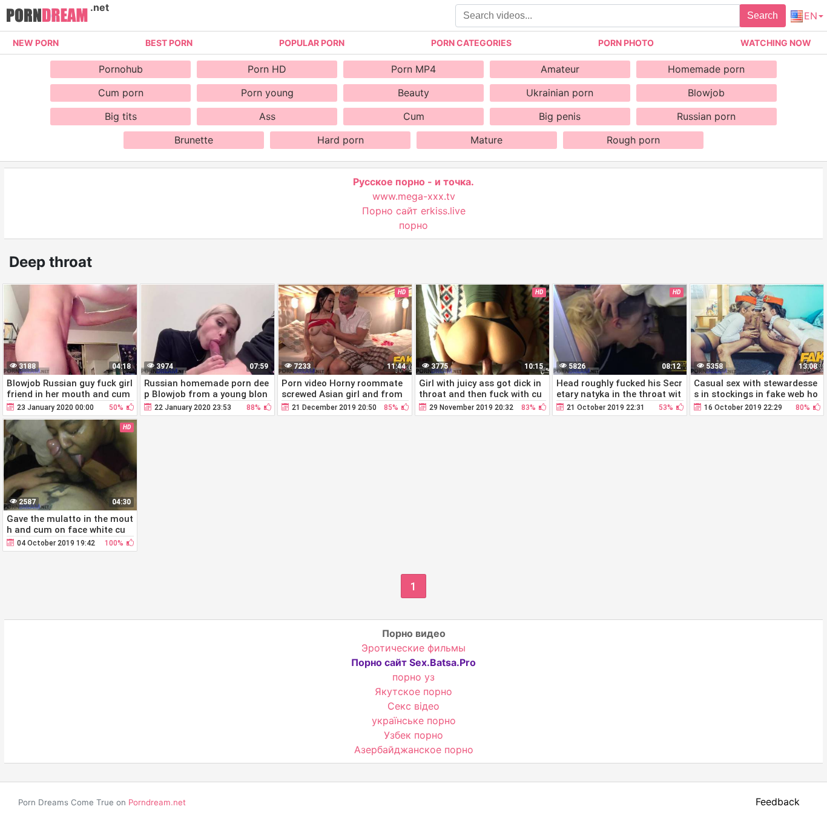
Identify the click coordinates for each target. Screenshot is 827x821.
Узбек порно (413, 735)
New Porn (36, 43)
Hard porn (340, 140)
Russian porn (706, 116)
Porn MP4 (413, 69)
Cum (413, 116)
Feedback (778, 802)
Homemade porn (706, 69)
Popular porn (311, 43)
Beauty (413, 93)
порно (413, 225)
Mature (486, 140)
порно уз (413, 677)
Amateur (560, 69)
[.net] (47, 17)
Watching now (775, 43)
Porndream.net (157, 802)
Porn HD (267, 69)
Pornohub (121, 69)
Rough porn (633, 140)
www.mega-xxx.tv (413, 196)
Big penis (560, 116)
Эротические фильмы (413, 648)
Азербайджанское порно (413, 750)
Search (762, 15)
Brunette (193, 140)
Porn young (267, 93)
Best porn (169, 43)
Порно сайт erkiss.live (414, 211)
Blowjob (706, 93)
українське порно (414, 720)
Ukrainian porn (559, 93)
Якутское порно (413, 691)
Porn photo (626, 43)
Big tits (121, 116)
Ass (267, 116)
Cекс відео (413, 706)
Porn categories (471, 43)
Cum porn (120, 93)
